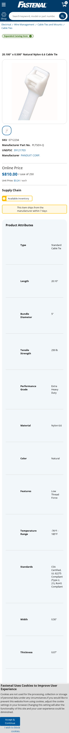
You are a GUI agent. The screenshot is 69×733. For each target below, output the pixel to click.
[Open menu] (3, 4)
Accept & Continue (10, 721)
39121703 (20, 150)
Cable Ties (6, 28)
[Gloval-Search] (62, 16)
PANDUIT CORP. (30, 155)
